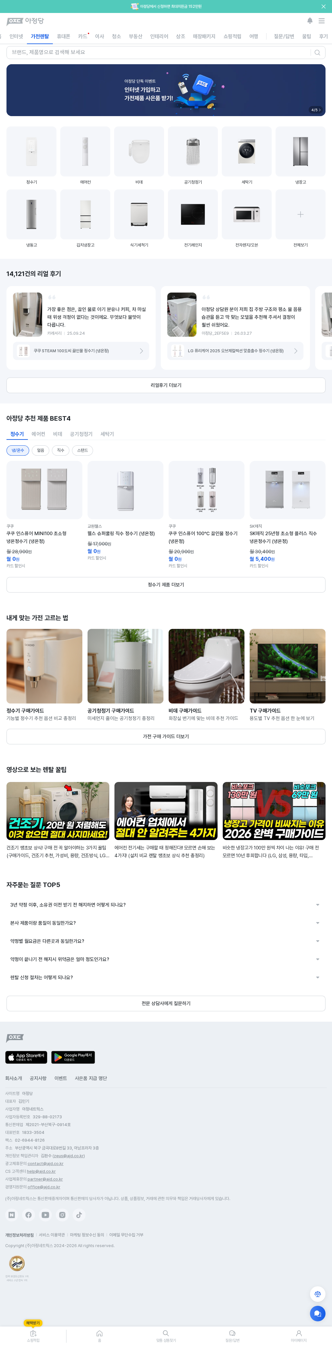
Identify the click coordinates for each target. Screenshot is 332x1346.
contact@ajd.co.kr (46, 1163)
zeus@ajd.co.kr (69, 1155)
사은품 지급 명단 (91, 1078)
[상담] (318, 1313)
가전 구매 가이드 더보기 (166, 736)
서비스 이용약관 (52, 1234)
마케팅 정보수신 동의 (87, 1234)
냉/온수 (18, 450)
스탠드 (82, 450)
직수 (60, 450)
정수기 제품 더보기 (166, 585)
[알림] (310, 21)
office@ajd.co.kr (44, 1186)
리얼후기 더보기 (166, 385)
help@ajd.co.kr (41, 1171)
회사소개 (13, 1078)
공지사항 (38, 1078)
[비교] (318, 1294)
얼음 (40, 450)
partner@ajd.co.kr (45, 1179)
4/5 (314, 109)
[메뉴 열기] (321, 20)
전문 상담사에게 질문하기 (166, 1003)
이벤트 (60, 1078)
